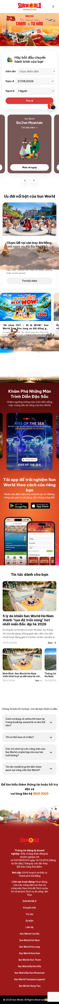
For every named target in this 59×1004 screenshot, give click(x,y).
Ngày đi (10, 81)
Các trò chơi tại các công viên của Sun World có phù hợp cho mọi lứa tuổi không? (25, 752)
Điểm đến (11, 71)
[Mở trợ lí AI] (51, 106)
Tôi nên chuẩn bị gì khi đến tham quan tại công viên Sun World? (23, 768)
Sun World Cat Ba (29, 933)
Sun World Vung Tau (29, 985)
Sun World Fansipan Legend (29, 979)
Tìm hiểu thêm (29, 280)
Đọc (50, 642)
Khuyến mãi (29, 907)
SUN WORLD (29, 901)
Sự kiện (29, 920)
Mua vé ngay (29, 167)
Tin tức (29, 914)
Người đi (10, 90)
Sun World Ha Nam (29, 940)
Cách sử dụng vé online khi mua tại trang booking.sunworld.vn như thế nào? (25, 722)
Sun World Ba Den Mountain (29, 972)
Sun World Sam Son (29, 953)
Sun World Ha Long (29, 946)
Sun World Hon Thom (29, 959)
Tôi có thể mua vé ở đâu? (19, 737)
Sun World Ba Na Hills (29, 966)
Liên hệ (29, 927)
